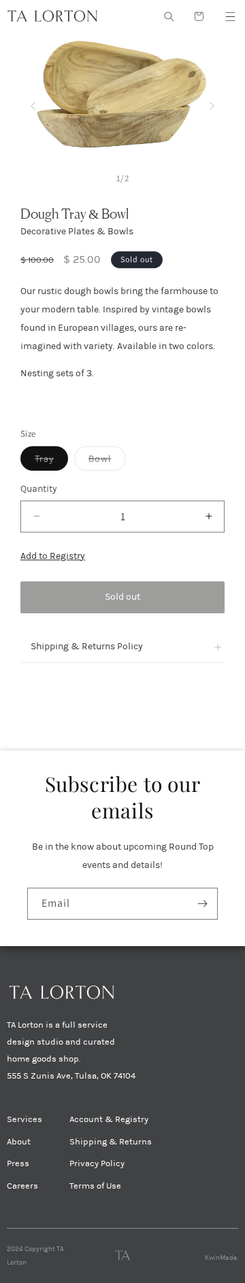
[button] (230, 16)
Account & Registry (108, 1119)
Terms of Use (95, 1186)
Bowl (107, 461)
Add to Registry (52, 556)
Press (18, 1163)
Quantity (38, 489)
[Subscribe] (202, 904)
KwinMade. (221, 1258)
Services (24, 1119)
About (19, 1141)
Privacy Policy (97, 1163)
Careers (22, 1186)
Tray (51, 461)
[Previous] (33, 102)
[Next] (212, 102)
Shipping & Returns (110, 1141)
